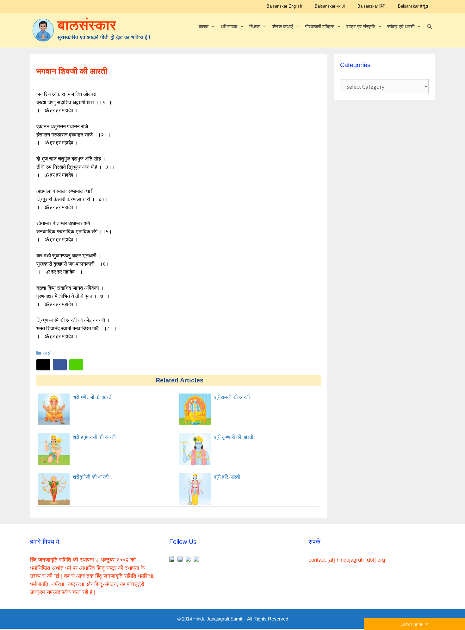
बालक (203, 26)
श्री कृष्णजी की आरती (233, 437)
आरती (48, 353)
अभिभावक (228, 26)
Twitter (43, 364)
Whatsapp (76, 364)
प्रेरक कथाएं (282, 26)
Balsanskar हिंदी (371, 6)
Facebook (60, 364)
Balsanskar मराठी (330, 6)
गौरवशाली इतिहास (319, 26)
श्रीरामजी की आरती (232, 397)
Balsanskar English (284, 6)
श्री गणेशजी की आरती (93, 397)
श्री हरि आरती (227, 477)
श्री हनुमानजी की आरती (94, 437)
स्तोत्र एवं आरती (400, 26)
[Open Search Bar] (429, 26)
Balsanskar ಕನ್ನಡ (413, 6)
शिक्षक (254, 26)
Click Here (412, 624)
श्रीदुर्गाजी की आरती (91, 477)
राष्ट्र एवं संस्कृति (360, 26)
